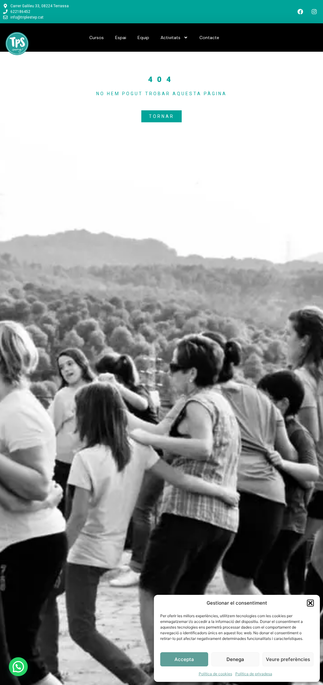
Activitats (170, 37)
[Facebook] (300, 11)
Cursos (96, 37)
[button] (310, 603)
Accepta (184, 659)
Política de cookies (215, 673)
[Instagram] (314, 11)
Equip (143, 37)
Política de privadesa (253, 673)
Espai (120, 37)
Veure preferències (288, 659)
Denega (235, 659)
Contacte (209, 37)
